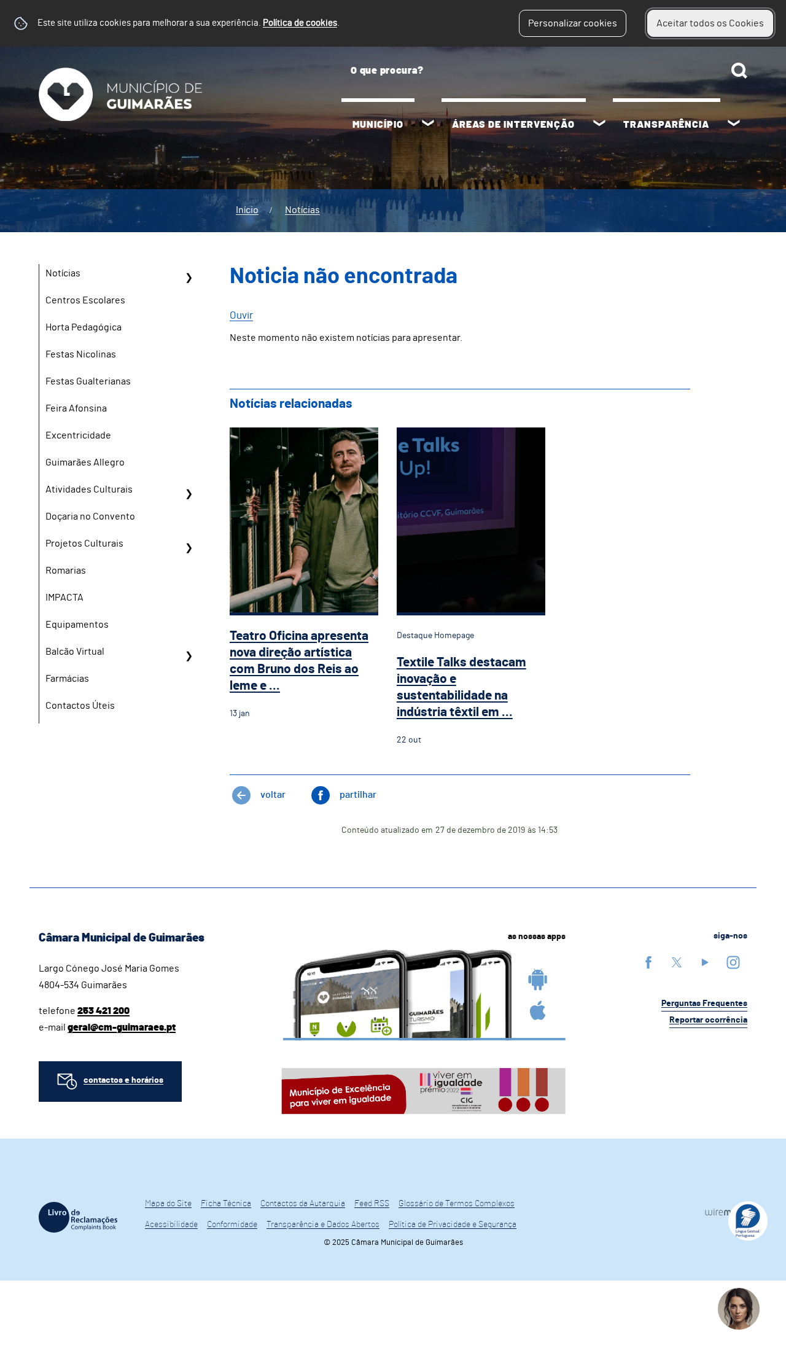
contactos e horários (123, 1080)
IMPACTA (64, 597)
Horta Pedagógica (83, 327)
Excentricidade (78, 435)
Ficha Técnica (226, 1203)
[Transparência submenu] (733, 124)
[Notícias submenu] (188, 277)
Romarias (65, 570)
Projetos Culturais (84, 543)
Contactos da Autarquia (302, 1203)
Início (247, 210)
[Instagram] (733, 962)
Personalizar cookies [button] (572, 23)
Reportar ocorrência (708, 1020)
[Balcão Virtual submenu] (188, 655)
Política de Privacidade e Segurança (452, 1224)
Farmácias (67, 679)
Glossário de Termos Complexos (457, 1203)
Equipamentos (77, 625)
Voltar (273, 795)
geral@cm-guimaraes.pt (122, 1027)
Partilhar (358, 795)
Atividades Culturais (89, 489)
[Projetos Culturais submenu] (188, 547)
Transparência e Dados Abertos (323, 1224)
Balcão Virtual (74, 652)
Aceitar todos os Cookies (710, 23)
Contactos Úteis (80, 706)
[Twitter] (677, 962)
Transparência (666, 125)
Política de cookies (300, 23)
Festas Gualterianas (88, 381)
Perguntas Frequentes (704, 1003)
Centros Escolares (85, 300)
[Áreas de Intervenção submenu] (599, 124)
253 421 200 (103, 1011)
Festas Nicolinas (80, 354)
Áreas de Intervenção (513, 125)
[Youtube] (705, 962)
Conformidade (232, 1224)
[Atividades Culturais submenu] (188, 493)
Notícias (302, 210)
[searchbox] (544, 70)
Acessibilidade (171, 1224)
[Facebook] (648, 962)
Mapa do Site (168, 1203)
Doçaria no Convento (90, 516)
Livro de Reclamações (78, 1217)
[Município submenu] (428, 124)
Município (377, 125)
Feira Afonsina (76, 408)
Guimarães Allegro (85, 462)
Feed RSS (371, 1203)
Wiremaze (725, 1211)
